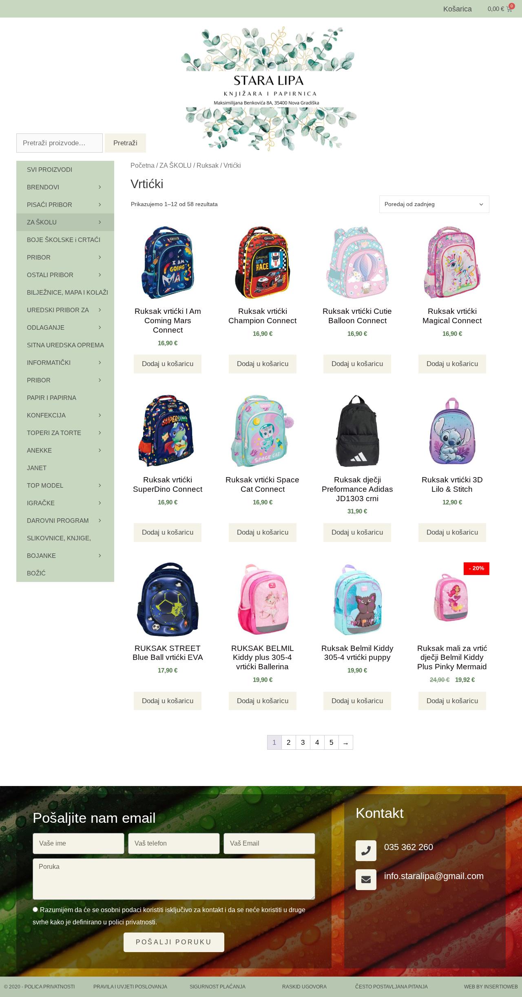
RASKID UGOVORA (304, 987)
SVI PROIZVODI (49, 169)
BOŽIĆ (36, 573)
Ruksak (208, 165)
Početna (142, 165)
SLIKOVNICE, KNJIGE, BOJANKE (59, 547)
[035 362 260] (366, 850)
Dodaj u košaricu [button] (167, 364)
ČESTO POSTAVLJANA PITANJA (391, 987)
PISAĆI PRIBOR (49, 204)
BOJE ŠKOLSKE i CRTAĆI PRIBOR (63, 248)
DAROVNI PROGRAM (58, 520)
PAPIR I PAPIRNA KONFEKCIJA (51, 406)
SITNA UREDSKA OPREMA (65, 345)
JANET (36, 467)
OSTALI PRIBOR (50, 274)
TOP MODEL (45, 485)
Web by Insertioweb (491, 987)
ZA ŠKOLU (175, 165)
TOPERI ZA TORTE (54, 432)
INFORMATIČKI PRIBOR (49, 371)
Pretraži (125, 143)
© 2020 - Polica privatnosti (39, 987)
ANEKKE (39, 450)
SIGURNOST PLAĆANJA (218, 987)
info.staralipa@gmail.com (434, 876)
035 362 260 (408, 847)
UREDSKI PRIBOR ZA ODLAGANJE (57, 318)
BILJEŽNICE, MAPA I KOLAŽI (67, 292)
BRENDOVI (43, 187)
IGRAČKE (41, 503)
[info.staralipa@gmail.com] (366, 879)
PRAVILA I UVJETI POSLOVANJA (130, 987)
